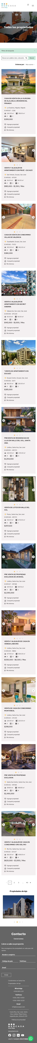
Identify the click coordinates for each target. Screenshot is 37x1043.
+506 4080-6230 (19, 1000)
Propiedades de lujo (14, 983)
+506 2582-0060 (18, 998)
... (22, 882)
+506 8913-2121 (18, 991)
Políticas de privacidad (18, 1020)
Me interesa (10, 130)
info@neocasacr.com (18, 1007)
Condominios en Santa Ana (16, 981)
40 (27, 882)
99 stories (24, 1039)
